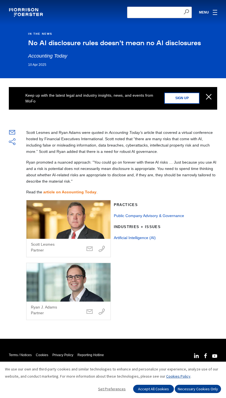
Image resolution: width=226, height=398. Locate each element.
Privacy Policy (62, 355)
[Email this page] (12, 133)
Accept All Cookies (153, 388)
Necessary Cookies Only (198, 388)
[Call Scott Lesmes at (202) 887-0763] (101, 249)
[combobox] (159, 12)
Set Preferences (112, 388)
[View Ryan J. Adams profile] (68, 291)
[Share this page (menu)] (12, 142)
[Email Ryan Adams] (89, 312)
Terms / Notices (20, 355)
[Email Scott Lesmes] (89, 249)
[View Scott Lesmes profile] (68, 228)
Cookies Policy (178, 376)
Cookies (42, 355)
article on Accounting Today (69, 192)
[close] (209, 97)
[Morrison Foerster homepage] (27, 12)
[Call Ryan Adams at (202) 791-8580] (101, 312)
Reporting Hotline (90, 355)
